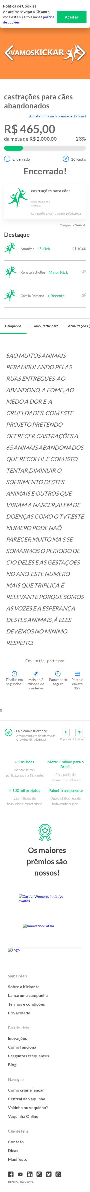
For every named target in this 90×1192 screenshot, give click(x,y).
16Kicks (78, 159)
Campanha (13, 326)
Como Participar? (45, 326)
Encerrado (21, 159)
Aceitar (71, 16)
